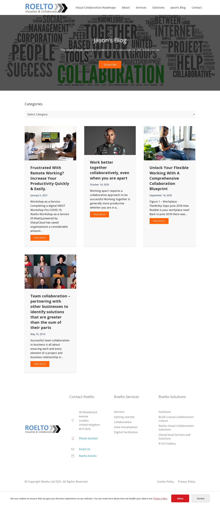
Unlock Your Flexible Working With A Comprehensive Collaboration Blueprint (169, 178)
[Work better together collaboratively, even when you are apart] (110, 128)
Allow (180, 498)
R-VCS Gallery (167, 443)
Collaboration (123, 422)
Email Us (84, 449)
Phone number (88, 438)
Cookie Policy (165, 481)
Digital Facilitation (126, 432)
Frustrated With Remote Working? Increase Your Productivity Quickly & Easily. (49, 178)
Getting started (124, 417)
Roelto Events (88, 456)
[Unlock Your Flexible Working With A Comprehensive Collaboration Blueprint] (169, 128)
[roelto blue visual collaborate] (46, 7)
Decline (200, 498)
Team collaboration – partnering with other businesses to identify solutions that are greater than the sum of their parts (50, 311)
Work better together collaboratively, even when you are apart (109, 170)
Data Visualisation (125, 427)
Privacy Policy (160, 498)
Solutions (165, 411)
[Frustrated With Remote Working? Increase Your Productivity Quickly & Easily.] (50, 128)
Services (119, 411)
